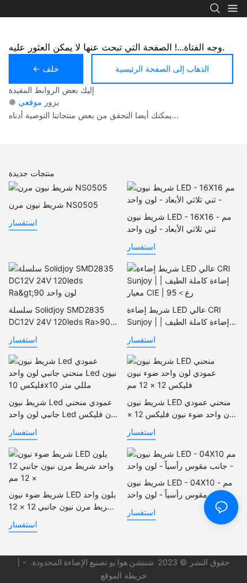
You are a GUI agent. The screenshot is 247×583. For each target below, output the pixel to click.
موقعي (30, 102)
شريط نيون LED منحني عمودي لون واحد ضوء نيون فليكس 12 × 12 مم (181, 408)
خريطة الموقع (124, 575)
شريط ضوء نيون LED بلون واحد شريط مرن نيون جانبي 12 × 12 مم (62, 500)
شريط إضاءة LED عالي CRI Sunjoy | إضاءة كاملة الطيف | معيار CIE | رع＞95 (178, 316)
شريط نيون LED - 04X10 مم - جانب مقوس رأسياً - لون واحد (180, 488)
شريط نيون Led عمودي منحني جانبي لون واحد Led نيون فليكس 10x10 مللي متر (64, 408)
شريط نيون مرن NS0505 (53, 204)
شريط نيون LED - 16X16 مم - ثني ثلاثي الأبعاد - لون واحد (179, 223)
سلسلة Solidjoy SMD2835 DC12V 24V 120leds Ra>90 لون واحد (59, 316)
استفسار (23, 222)
